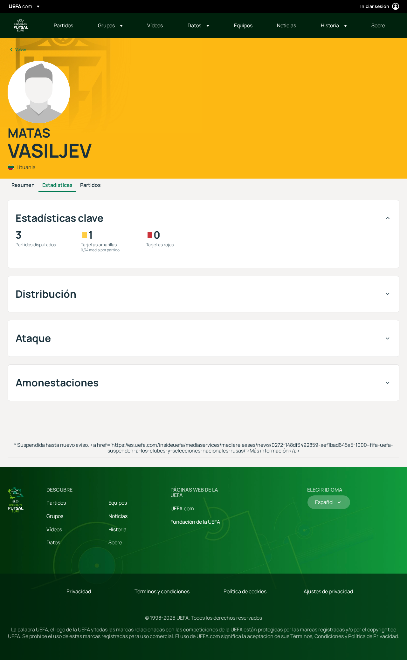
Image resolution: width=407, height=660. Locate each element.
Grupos (54, 516)
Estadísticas (57, 185)
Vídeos (54, 529)
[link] (63, 25)
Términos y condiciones (162, 591)
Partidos (90, 185)
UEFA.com (182, 508)
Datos (53, 542)
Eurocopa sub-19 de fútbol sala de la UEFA (21, 25)
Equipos (117, 502)
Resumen (23, 185)
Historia (117, 529)
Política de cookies (245, 591)
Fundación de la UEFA (195, 521)
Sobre (115, 542)
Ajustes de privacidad (328, 591)
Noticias (118, 516)
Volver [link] (20, 49)
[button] (110, 25)
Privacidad (78, 591)
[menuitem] (68, 25)
